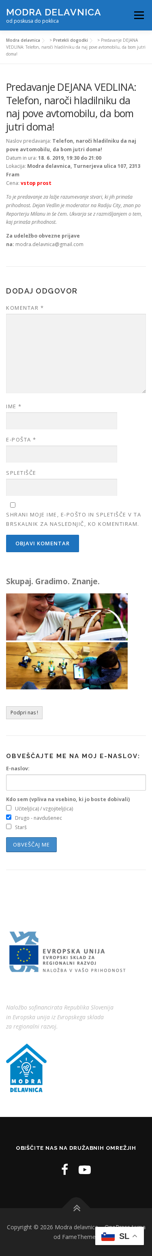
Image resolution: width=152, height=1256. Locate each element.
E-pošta (21, 439)
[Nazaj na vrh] (76, 1208)
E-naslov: (18, 768)
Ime (14, 406)
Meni (137, 15)
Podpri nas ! (24, 712)
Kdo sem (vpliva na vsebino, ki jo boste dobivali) (68, 799)
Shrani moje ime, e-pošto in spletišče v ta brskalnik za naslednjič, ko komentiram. (73, 519)
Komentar (25, 307)
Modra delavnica (53, 11)
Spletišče (21, 472)
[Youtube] (85, 1169)
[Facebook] (64, 1169)
